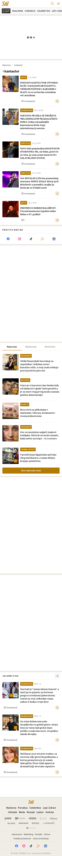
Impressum (17, 834)
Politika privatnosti (22, 838)
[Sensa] (35, 823)
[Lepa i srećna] (11, 823)
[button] (28, 101)
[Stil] (4, 4)
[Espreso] (32, 818)
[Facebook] (8, 238)
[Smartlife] (23, 823)
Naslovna (6, 65)
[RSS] (42, 238)
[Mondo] (20, 818)
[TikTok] (31, 238)
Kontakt (38, 834)
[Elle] (43, 818)
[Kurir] (8, 818)
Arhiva (47, 834)
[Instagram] (19, 238)
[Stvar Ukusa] (31, 828)
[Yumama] (49, 823)
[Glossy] (53, 818)
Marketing (28, 834)
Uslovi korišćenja (41, 838)
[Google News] (54, 238)
